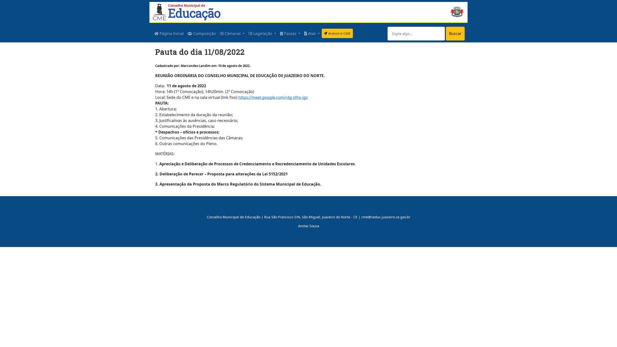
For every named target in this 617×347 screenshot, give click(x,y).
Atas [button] (312, 33)
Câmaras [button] (233, 33)
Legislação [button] (262, 33)
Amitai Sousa (308, 226)
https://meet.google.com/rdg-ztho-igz (273, 97)
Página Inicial (171, 33)
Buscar (455, 33)
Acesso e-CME (339, 33)
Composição (204, 33)
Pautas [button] (290, 33)
